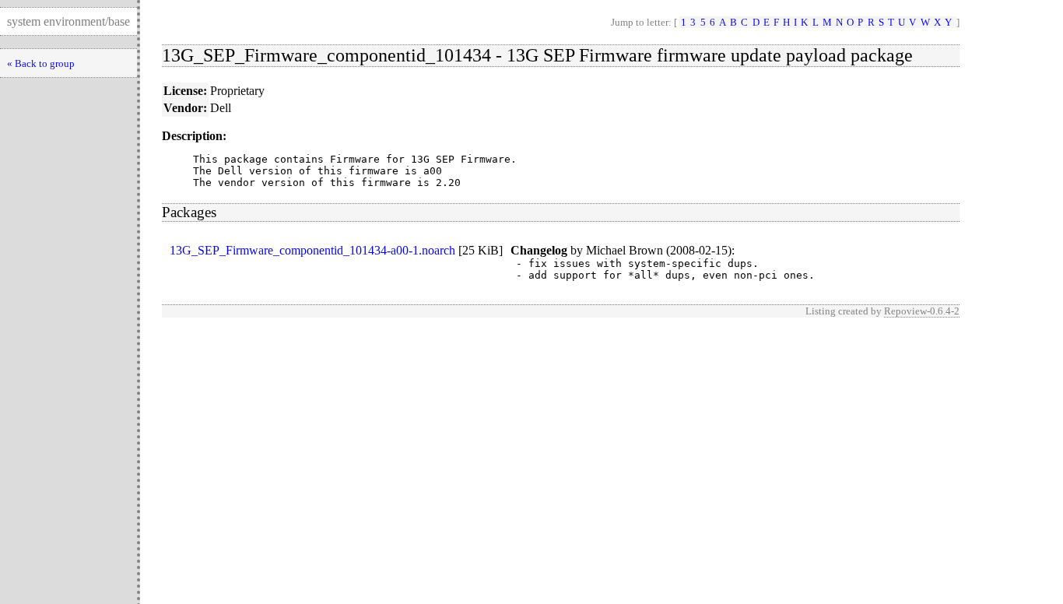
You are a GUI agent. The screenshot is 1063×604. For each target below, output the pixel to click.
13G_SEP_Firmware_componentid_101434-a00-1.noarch (312, 250)
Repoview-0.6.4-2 (922, 311)
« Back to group (41, 63)
